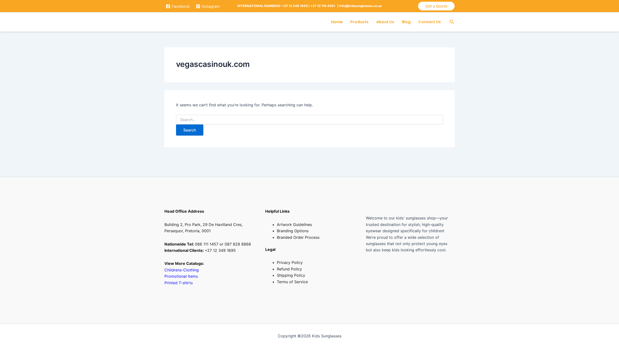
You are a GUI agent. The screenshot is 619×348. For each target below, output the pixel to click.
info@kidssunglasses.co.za (360, 6)
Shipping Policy (291, 275)
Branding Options (293, 230)
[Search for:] (309, 120)
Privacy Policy (290, 262)
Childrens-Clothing (181, 270)
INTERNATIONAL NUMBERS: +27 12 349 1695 (272, 6)
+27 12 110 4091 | (324, 6)
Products (359, 22)
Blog (406, 22)
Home (337, 22)
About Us (385, 22)
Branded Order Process (298, 237)
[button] (436, 6)
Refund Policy (289, 269)
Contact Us (429, 22)
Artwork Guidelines (294, 224)
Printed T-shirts (178, 282)
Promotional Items (181, 276)
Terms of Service (292, 281)
